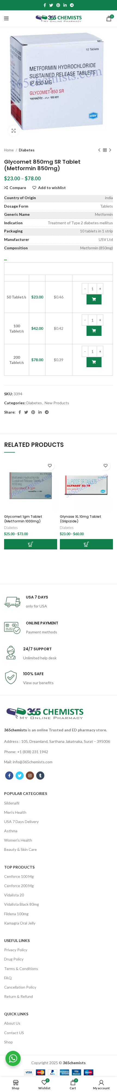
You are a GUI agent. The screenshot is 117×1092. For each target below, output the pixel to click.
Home (9, 150)
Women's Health (18, 840)
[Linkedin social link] (65, 5)
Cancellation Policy (20, 987)
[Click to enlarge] (13, 130)
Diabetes (27, 150)
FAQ (8, 978)
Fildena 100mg (16, 913)
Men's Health (15, 812)
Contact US (14, 1032)
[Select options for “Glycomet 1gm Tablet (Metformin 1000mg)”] (30, 544)
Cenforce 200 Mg (19, 885)
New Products (57, 402)
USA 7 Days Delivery (21, 821)
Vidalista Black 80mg (21, 904)
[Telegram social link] (71, 5)
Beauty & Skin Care (20, 849)
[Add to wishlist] (49, 466)
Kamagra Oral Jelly (19, 923)
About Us (12, 1023)
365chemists (15, 730)
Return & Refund (18, 996)
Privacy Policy (15, 949)
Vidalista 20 (14, 895)
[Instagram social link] (30, 775)
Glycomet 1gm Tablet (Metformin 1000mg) (23, 519)
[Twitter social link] (51, 5)
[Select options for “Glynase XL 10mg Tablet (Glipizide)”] (86, 544)
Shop (8, 1042)
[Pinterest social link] (58, 5)
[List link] (58, 741)
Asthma (10, 830)
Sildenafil (11, 803)
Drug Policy (13, 959)
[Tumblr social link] (40, 775)
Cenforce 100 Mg (19, 876)
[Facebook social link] (45, 5)
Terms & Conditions (21, 968)
